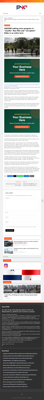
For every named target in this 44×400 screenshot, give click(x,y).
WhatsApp (20, 176)
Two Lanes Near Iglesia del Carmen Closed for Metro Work (15, 372)
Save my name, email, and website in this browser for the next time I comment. (21, 226)
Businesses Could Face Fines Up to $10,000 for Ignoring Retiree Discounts (18, 356)
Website (7, 222)
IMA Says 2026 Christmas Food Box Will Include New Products (16, 367)
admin (16, 252)
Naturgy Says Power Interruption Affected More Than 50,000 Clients (17, 379)
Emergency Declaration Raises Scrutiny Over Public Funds (15, 386)
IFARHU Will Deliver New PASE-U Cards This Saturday (11, 1)
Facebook (10, 176)
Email (32, 176)
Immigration (7, 25)
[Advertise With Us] (22, 70)
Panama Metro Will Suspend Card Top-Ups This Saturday (15, 384)
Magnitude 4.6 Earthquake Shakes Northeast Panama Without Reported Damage (20, 353)
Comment (7, 198)
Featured (23, 292)
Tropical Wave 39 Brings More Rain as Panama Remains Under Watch (17, 358)
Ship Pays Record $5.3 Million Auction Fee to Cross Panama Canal (17, 365)
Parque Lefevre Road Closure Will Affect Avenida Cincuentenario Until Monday (19, 374)
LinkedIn (26, 176)
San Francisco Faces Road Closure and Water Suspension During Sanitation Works (20, 370)
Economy (18, 292)
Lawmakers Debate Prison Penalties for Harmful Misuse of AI (16, 377)
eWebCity (30, 397)
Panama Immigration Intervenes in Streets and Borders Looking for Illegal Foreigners (26, 242)
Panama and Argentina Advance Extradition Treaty (14, 382)
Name (7, 212)
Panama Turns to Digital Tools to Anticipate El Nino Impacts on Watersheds (18, 363)
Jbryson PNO (17, 244)
